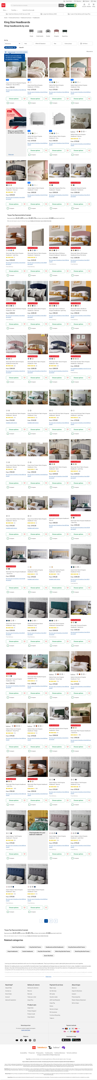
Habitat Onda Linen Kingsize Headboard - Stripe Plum (13, 729)
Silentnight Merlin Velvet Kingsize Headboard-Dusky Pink (15, 362)
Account (7, 997)
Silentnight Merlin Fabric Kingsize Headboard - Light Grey (79, 468)
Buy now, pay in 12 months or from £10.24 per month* (80, 633)
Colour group (68, 43)
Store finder (8, 994)
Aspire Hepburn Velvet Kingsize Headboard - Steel (36, 890)
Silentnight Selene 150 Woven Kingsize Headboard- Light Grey (57, 309)
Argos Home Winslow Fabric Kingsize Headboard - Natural (16, 414)
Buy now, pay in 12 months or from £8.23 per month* (80, 260)
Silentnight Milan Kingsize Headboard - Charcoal (37, 785)
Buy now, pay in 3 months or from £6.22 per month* (16, 90)
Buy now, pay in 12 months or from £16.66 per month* (37, 263)
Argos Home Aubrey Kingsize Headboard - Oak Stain (56, 570)
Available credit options (11, 422)
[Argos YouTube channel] (17, 1040)
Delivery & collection (33, 987)
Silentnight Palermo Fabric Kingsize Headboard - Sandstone (37, 254)
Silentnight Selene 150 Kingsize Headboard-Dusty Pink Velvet (79, 254)
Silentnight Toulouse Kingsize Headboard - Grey (14, 679)
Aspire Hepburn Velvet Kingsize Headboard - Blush (57, 837)
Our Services (53, 991)
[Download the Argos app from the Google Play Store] (76, 1041)
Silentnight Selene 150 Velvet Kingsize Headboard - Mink (16, 309)
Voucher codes (54, 997)
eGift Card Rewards (55, 1000)
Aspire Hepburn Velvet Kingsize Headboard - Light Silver (79, 837)
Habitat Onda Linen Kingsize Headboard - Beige (35, 729)
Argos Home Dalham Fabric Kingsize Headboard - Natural (15, 519)
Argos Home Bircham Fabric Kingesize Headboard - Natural (59, 414)
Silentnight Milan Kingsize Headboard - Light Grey (16, 785)
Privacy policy (39, 1053)
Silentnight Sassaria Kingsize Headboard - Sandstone (78, 189)
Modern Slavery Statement (79, 1000)
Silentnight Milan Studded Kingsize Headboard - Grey (37, 677)
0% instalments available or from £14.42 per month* (81, 369)
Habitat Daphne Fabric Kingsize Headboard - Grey (57, 137)
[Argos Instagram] (34, 1040)
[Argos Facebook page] (21, 1040)
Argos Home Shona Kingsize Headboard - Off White (35, 86)
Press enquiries (76, 997)
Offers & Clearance (40, 43)
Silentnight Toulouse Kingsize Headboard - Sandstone (79, 626)
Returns (30, 991)
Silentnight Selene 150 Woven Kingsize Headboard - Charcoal (79, 309)
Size (55, 43)
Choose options (13, 98)
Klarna (51, 1006)
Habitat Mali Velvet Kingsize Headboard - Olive (56, 86)
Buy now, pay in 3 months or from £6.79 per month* (59, 526)
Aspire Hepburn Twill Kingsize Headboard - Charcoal (14, 837)
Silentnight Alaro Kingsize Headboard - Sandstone (16, 572)
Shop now (11, 154)
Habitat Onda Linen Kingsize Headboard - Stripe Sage (56, 678)
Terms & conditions (72, 1053)
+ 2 (37, 250)
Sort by (6, 40)
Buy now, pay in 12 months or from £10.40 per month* (15, 263)
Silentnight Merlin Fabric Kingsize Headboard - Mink (36, 362)
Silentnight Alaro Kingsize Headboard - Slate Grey (80, 521)
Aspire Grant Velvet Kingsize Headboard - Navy (13, 624)
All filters (85, 43)
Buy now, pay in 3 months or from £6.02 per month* (16, 475)
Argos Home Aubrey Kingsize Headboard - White (35, 570)
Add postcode (11, 52)
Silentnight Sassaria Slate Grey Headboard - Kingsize (57, 189)
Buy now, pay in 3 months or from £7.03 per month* (38, 92)
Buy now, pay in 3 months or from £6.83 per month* (59, 92)
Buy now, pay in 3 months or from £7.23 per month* (59, 143)
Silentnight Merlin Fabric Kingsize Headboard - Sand (58, 468)
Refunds (30, 994)
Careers (74, 994)
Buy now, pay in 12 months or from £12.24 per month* (58, 195)
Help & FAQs (8, 987)
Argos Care (30, 1008)
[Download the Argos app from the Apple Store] (66, 1041)
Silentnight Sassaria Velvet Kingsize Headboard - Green (58, 729)
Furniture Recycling (55, 1015)
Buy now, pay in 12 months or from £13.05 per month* (80, 528)
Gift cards (52, 994)
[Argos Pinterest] (30, 1040)
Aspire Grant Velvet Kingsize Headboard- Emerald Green (56, 624)
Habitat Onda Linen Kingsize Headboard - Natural (78, 135)
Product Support (32, 1011)
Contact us (8, 991)
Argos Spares (31, 1017)
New (25, 43)
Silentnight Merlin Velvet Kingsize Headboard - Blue (58, 362)
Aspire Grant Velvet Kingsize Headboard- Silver (78, 570)
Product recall (31, 1014)
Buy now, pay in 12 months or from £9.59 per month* (15, 198)
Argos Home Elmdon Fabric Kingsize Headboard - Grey (37, 466)
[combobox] (34, 5)
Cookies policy (49, 1053)
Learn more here (25, 1030)
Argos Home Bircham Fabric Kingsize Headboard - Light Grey (80, 414)
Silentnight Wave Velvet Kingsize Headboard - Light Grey (14, 254)
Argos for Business (77, 991)
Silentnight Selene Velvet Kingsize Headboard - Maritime (37, 309)
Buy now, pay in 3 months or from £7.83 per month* (59, 260)
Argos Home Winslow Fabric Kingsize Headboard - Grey (37, 414)
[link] (28, 82)
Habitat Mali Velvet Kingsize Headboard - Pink (35, 137)
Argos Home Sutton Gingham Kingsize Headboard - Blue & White (16, 83)
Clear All (21, 47)
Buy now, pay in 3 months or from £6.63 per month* (38, 686)
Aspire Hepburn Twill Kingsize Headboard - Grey (78, 783)
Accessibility (23, 1053)
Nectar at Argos (54, 1009)
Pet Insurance (53, 1012)
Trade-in (52, 1018)
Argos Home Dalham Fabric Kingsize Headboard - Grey (37, 519)
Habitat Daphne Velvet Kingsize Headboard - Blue (79, 86)
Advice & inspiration (10, 1000)
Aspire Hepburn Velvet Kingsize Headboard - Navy (14, 890)
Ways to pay (53, 987)
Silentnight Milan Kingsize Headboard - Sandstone (80, 731)
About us (74, 987)
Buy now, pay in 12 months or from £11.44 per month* (15, 371)
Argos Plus (30, 1000)
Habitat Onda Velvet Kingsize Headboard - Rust (78, 678)
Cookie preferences (59, 1053)
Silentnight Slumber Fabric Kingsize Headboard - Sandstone (80, 362)
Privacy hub (32, 1053)
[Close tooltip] (23, 55)
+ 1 (58, 82)
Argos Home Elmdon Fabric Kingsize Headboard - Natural (15, 466)
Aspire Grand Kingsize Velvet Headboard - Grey (35, 624)
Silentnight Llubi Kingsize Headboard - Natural (59, 519)
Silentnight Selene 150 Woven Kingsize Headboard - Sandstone (57, 254)
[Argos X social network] (26, 1040)
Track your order (32, 997)
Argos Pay (52, 1003)
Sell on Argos (75, 1003)
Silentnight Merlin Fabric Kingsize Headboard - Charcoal (15, 189)
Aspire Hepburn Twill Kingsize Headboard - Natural (57, 783)
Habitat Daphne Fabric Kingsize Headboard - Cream (36, 189)
